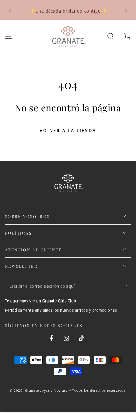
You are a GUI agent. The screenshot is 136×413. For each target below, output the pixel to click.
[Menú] (8, 36)
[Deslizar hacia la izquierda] (10, 11)
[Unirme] (127, 286)
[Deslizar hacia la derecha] (125, 11)
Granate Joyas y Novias (45, 390)
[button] (110, 36)
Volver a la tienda (68, 130)
